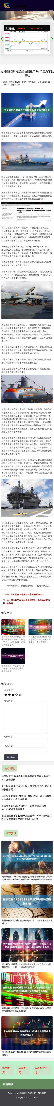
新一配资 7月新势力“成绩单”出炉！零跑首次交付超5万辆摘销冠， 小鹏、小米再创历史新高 (26, 966)
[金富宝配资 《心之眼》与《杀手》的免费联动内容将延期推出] (13, 655)
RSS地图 (32, 1093)
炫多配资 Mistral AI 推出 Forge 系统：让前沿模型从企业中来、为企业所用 (26, 797)
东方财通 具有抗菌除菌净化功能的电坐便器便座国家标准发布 (26, 1053)
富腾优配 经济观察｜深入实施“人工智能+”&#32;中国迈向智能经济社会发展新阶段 (26, 1009)
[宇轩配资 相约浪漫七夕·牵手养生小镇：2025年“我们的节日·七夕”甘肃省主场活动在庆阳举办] (13, 626)
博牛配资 (6, 1070)
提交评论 (11, 757)
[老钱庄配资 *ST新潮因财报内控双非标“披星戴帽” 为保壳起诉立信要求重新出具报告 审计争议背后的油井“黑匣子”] (27, 857)
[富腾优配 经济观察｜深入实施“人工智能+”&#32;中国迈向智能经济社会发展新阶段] (27, 989)
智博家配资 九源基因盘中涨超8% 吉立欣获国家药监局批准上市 (27, 922)
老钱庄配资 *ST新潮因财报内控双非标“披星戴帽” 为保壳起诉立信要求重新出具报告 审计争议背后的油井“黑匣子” (27, 878)
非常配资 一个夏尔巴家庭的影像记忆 (27, 594)
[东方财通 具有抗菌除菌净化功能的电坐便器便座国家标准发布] (27, 1033)
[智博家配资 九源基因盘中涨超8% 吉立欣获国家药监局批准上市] (27, 901)
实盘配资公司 (41, 1070)
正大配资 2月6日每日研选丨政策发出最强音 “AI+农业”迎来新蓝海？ (23, 807)
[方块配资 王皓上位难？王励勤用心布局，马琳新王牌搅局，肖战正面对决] (40, 626)
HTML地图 (41, 1093)
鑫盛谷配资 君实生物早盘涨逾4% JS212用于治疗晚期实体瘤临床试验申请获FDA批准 (26, 817)
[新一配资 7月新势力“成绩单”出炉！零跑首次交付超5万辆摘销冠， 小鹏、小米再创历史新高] (27, 945)
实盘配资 (22, 1070)
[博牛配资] (15, 5)
